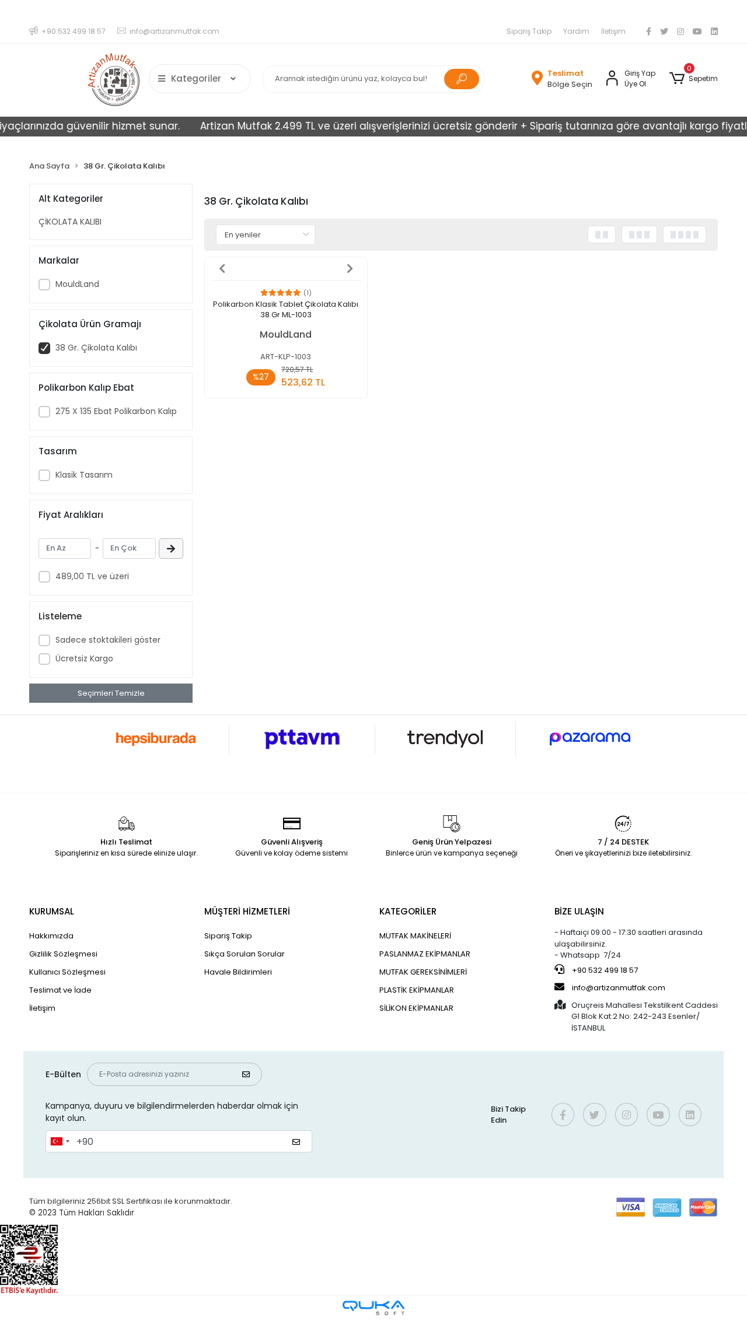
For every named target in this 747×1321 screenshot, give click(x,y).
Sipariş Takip (529, 31)
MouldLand (77, 284)
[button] (693, 79)
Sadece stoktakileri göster (107, 640)
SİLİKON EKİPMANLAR (416, 1008)
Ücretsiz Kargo (84, 658)
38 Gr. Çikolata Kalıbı (96, 347)
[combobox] (59, 1141)
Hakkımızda (51, 935)
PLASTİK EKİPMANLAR (416, 990)
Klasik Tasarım (84, 475)
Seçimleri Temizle (111, 693)
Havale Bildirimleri (238, 971)
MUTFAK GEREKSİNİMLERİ (423, 971)
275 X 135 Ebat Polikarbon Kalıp (116, 411)
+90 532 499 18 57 (604, 970)
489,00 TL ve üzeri (92, 576)
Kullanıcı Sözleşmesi (67, 971)
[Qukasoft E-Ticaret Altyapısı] (373, 1308)
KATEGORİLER (408, 911)
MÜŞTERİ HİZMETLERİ (247, 911)
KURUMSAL (51, 911)
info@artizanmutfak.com (618, 987)
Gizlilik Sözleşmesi (63, 953)
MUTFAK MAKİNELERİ (415, 935)
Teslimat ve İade (60, 990)
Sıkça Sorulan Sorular (244, 953)
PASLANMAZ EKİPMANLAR (424, 953)
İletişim (613, 31)
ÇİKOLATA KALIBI (70, 221)
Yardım (576, 31)
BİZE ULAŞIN (579, 911)
